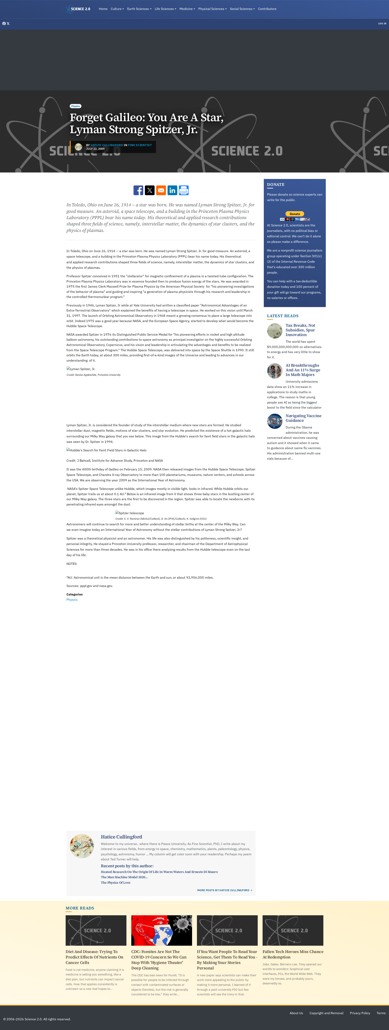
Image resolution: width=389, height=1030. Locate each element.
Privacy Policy (360, 1013)
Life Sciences (164, 9)
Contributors (267, 9)
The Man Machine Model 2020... (124, 877)
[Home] (80, 9)
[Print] (184, 190)
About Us (296, 1013)
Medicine (186, 9)
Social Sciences (241, 9)
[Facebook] (4, 23)
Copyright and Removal (326, 1013)
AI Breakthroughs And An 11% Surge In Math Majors (303, 370)
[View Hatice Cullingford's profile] (78, 147)
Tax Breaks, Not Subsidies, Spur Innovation (300, 329)
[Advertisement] (194, 60)
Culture (116, 9)
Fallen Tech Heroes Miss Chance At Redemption (293, 954)
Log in (382, 23)
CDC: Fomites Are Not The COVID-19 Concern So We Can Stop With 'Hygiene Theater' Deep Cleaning (158, 960)
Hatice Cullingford (107, 145)
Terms (381, 1013)
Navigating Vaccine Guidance (303, 418)
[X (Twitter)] (8, 23)
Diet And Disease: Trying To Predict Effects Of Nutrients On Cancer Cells (94, 957)
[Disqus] (161, 658)
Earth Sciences (138, 9)
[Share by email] (161, 190)
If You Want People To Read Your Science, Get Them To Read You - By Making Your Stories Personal (227, 960)
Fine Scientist (140, 145)
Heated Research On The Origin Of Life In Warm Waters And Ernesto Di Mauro (159, 871)
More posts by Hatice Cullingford (223, 890)
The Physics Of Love (115, 882)
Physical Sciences (211, 9)
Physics (75, 106)
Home (103, 9)
